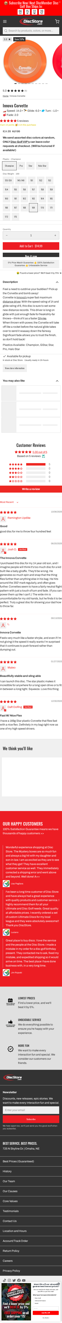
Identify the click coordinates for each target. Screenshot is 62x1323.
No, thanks (46, 1318)
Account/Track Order (15, 1240)
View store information (15, 368)
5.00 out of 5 (40, 452)
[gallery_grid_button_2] (22, 83)
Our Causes (10, 1191)
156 (24, 189)
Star (30, 165)
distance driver (11, 301)
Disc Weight (11, 174)
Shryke (42, 318)
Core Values (10, 1201)
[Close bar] (60, 2)
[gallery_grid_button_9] (46, 83)
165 (51, 198)
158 (42, 189)
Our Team (9, 1181)
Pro (21, 165)
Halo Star (42, 165)
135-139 (8, 180)
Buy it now (31, 255)
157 (33, 189)
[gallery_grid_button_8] (43, 83)
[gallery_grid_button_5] (33, 83)
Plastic (12, 159)
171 (51, 207)
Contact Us (10, 1221)
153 (49, 180)
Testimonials (11, 1211)
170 (42, 207)
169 (33, 207)
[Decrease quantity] (7, 235)
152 (40, 180)
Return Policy (11, 1250)
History (7, 1171)
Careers (8, 1260)
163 (33, 198)
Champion (9, 165)
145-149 (20, 180)
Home (5, 96)
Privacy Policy (11, 1270)
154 (6, 189)
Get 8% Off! (46, 1313)
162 (24, 198)
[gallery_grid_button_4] (29, 83)
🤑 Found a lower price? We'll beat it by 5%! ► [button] (39, 273)
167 (15, 207)
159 (51, 189)
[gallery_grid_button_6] (36, 83)
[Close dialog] (58, 1284)
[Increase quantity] (55, 235)
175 (15, 216)
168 (24, 207)
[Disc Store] (31, 21)
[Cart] (55, 21)
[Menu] (6, 21)
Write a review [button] (31, 489)
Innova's (22, 297)
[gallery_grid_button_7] (40, 83)
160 (6, 198)
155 (15, 189)
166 (6, 207)
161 (15, 198)
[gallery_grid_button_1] (19, 83)
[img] (8, 512)
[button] (8, 120)
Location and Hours (15, 1230)
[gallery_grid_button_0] (15, 83)
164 (42, 198)
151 (31, 180)
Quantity (7, 229)
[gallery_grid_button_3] (26, 83)
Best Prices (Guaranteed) (18, 1161)
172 (6, 216)
